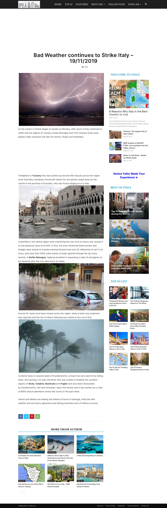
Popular (133, 4)
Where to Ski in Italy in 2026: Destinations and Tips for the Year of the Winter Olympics (60, 458)
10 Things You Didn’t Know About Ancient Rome (138, 326)
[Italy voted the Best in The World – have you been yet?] (129, 260)
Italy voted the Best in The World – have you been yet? (128, 267)
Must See (97, 4)
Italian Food (116, 4)
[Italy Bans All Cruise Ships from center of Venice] (90, 473)
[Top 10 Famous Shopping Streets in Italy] (139, 359)
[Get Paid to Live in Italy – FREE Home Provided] (60, 473)
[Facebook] (20, 416)
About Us (100, 506)
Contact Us (145, 506)
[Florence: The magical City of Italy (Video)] (115, 134)
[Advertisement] (83, 32)
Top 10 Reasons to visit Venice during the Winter (126, 212)
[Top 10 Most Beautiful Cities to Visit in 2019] (139, 338)
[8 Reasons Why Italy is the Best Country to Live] (129, 94)
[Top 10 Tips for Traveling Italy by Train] (118, 359)
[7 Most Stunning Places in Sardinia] (90, 444)
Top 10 (68, 4)
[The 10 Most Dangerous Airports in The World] (139, 292)
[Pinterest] (31, 416)
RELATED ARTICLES (34, 429)
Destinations (22, 452)
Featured (82, 4)
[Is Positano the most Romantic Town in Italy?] (31, 444)
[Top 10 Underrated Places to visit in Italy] (118, 338)
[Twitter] (26, 416)
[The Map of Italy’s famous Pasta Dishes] (129, 233)
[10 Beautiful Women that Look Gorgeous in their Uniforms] (118, 292)
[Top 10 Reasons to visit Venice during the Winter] (129, 206)
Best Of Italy (81, 452)
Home (58, 4)
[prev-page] (19, 491)
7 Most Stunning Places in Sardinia (89, 456)
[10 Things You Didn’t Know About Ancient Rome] (139, 315)
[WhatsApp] (37, 416)
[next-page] (23, 491)
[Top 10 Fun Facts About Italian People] (118, 315)
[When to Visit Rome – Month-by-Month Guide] (115, 158)
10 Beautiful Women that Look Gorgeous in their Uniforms (118, 303)
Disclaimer (121, 506)
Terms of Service (133, 506)
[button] (146, 4)
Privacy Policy (110, 506)
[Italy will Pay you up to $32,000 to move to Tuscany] (31, 473)
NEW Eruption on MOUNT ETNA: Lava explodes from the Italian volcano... (135, 145)
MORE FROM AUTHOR (66, 429)
